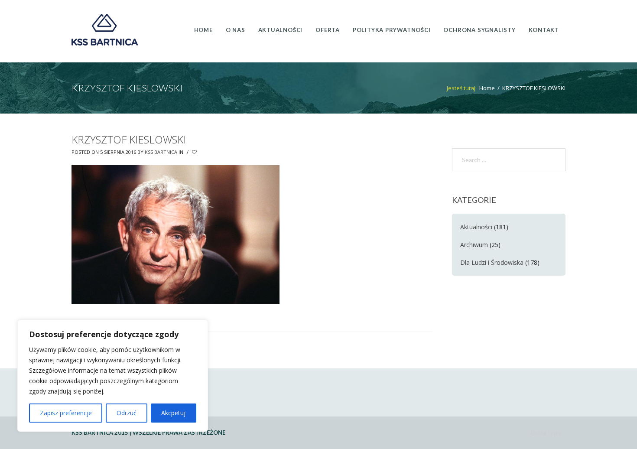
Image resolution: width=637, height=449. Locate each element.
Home (487, 88)
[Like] (195, 152)
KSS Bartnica (161, 152)
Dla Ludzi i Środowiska (491, 262)
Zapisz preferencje (66, 413)
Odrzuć (126, 413)
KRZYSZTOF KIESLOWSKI (129, 139)
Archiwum (474, 245)
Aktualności (476, 227)
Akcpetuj (173, 413)
